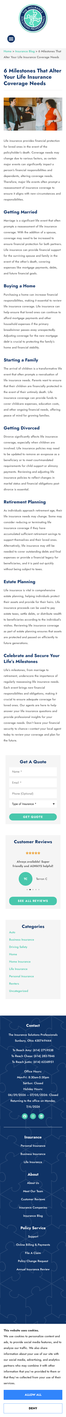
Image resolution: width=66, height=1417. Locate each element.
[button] (11, 39)
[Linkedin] (41, 1116)
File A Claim (33, 1253)
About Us (33, 1183)
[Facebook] (25, 1116)
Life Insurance (33, 1162)
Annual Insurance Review (33, 1269)
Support (33, 1236)
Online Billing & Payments (33, 1245)
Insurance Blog (25, 51)
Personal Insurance (33, 1146)
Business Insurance (33, 1154)
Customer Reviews (33, 1199)
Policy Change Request (33, 1261)
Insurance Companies (33, 1207)
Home (8, 51)
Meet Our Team (33, 1191)
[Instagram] (33, 1116)
